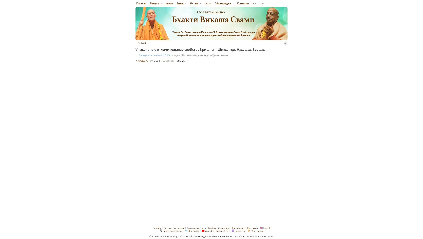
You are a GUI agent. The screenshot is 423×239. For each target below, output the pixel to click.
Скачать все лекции (174, 227)
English (266, 227)
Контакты (243, 3)
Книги (169, 3)
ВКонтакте (193, 230)
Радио (260, 230)
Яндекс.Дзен (222, 230)
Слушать (143, 60)
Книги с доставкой (172, 230)
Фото (208, 3)
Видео (180, 3)
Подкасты (240, 230)
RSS (253, 230)
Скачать (170, 60)
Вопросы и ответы (197, 227)
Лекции (155, 3)
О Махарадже (223, 3)
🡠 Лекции (140, 42)
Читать (194, 3)
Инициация (224, 227)
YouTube (209, 230)
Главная (141, 3)
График (212, 227)
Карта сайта (238, 227)
